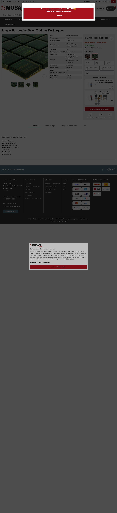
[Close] (92, 5)
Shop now (60, 16)
